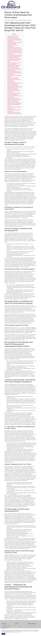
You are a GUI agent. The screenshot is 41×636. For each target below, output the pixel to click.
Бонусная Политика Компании (14, 38)
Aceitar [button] (3, 633)
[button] (30, 2)
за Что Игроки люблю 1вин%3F (14, 93)
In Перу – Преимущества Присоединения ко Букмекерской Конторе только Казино (15, 87)
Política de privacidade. (17, 632)
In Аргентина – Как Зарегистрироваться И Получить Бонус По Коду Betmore (15, 83)
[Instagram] (32, 626)
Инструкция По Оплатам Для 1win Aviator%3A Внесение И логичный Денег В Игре (15, 52)
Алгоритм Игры (11, 74)
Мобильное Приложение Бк (13, 98)
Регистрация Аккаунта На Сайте (14, 49)
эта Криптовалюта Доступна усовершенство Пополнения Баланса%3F (14, 90)
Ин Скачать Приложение (13, 77)
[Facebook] (29, 626)
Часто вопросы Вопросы (13, 94)
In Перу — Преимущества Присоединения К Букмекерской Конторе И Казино (15, 69)
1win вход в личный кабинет (15, 169)
